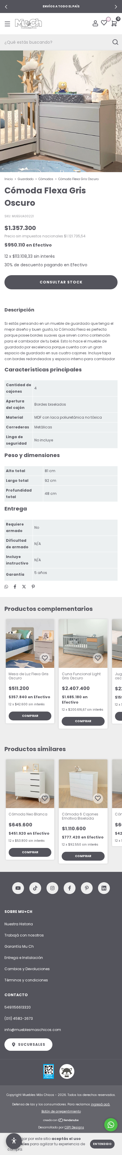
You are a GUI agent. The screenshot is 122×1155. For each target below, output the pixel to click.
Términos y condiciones (26, 980)
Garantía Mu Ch (19, 946)
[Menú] (8, 23)
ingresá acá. (100, 1104)
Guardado (25, 179)
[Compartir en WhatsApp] (6, 587)
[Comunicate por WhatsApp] (111, 1124)
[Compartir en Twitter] (24, 587)
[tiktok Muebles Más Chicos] (35, 888)
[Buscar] (115, 42)
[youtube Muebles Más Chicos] (18, 888)
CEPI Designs (74, 1127)
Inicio (8, 179)
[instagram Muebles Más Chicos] (52, 888)
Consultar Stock (61, 282)
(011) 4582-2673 (18, 1018)
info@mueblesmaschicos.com (32, 1029)
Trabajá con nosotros (24, 935)
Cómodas (45, 179)
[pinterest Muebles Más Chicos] (87, 888)
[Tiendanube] (61, 1121)
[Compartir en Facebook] (15, 587)
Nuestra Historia (18, 923)
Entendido (102, 1144)
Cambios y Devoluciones (27, 968)
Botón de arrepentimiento (61, 1111)
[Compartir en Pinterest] (33, 587)
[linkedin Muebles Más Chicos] (104, 888)
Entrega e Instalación (23, 957)
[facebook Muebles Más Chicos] (70, 888)
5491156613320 (17, 1007)
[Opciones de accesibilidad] (14, 1141)
